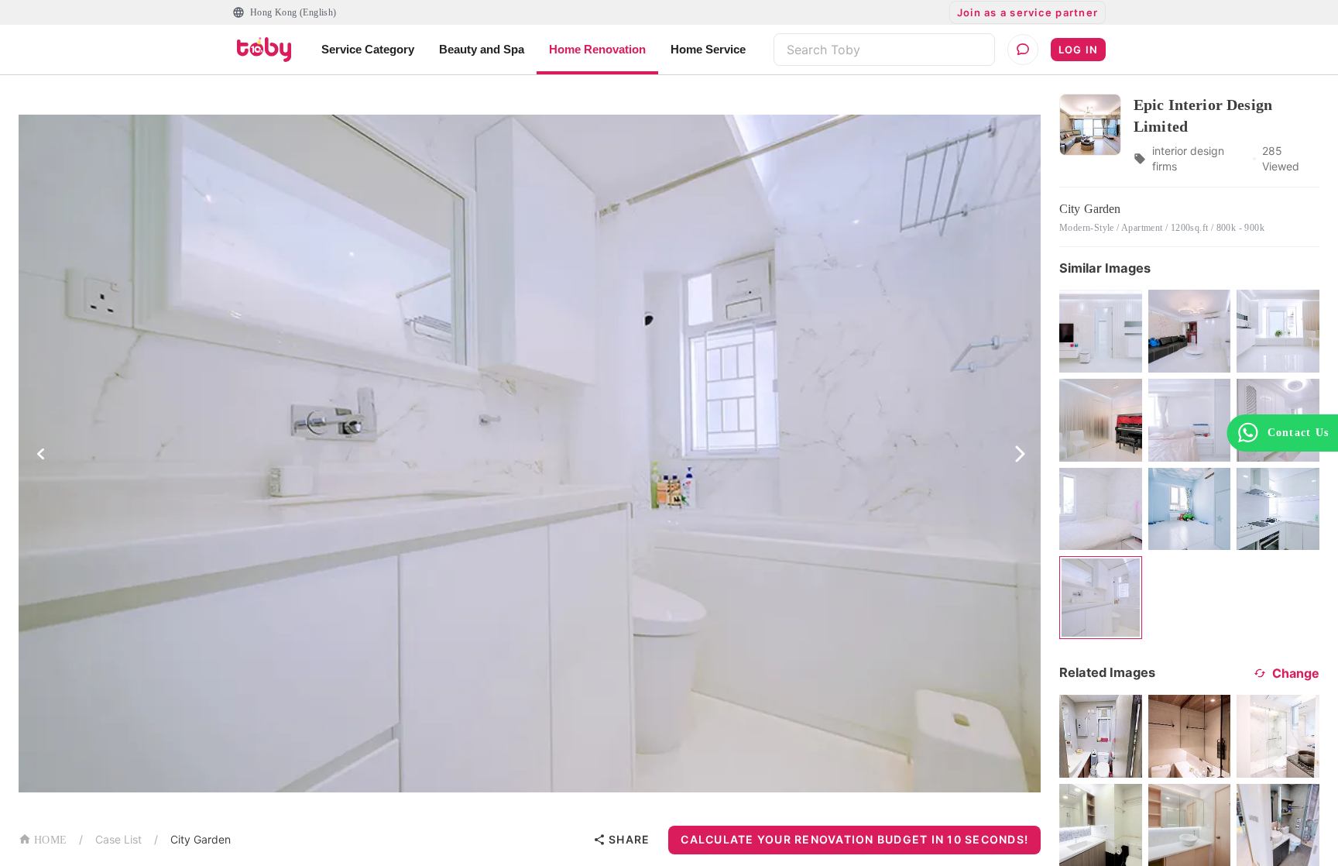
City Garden (200, 839)
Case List (118, 839)
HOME (50, 840)
